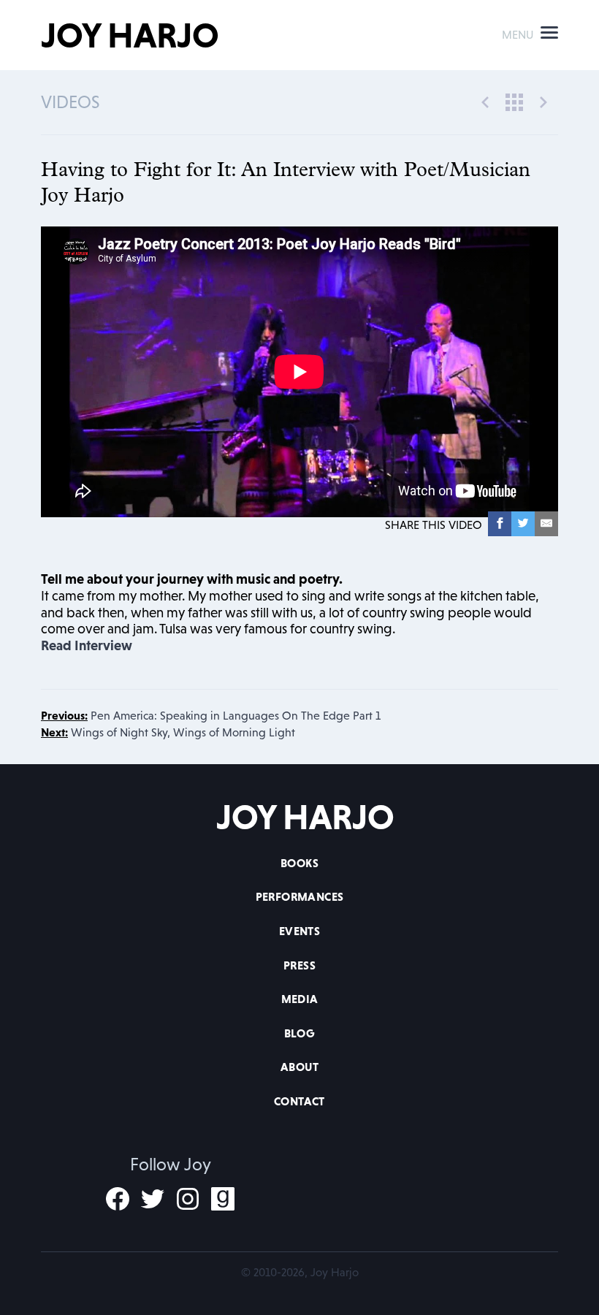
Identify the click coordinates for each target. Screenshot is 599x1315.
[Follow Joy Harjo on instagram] (187, 1199)
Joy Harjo (130, 35)
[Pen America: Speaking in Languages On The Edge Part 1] (485, 100)
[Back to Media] (514, 100)
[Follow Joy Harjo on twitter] (152, 1199)
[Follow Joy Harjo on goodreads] (222, 1199)
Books (299, 862)
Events (299, 930)
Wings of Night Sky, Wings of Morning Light (168, 732)
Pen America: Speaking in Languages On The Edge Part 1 (211, 715)
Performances (300, 896)
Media (299, 998)
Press (299, 965)
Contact (299, 1101)
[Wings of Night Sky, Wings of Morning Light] (543, 100)
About (299, 1066)
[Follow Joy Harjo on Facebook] (117, 1199)
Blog (300, 1033)
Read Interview (86, 645)
